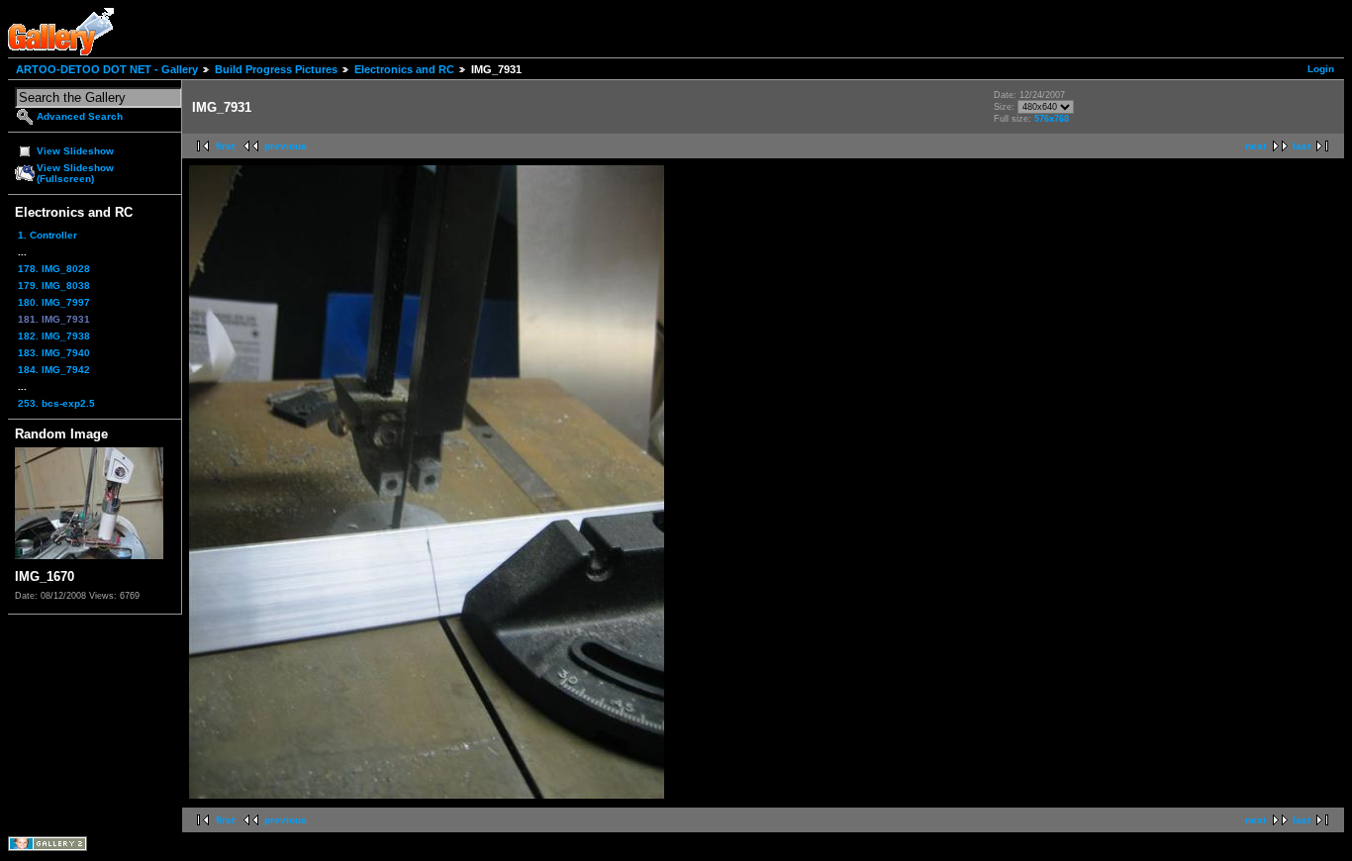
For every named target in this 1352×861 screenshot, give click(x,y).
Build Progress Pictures (276, 69)
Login (1320, 68)
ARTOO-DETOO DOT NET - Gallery (107, 69)
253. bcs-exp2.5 (56, 403)
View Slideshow (75, 150)
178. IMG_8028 (54, 268)
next (1255, 146)
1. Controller (47, 235)
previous (285, 146)
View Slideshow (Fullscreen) (75, 173)
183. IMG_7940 (54, 352)
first (225, 146)
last (1301, 146)
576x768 (1051, 119)
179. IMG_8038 (54, 285)
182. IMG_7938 (54, 336)
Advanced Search (80, 116)
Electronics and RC (404, 69)
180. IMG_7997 (54, 302)
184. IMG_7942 (54, 369)
